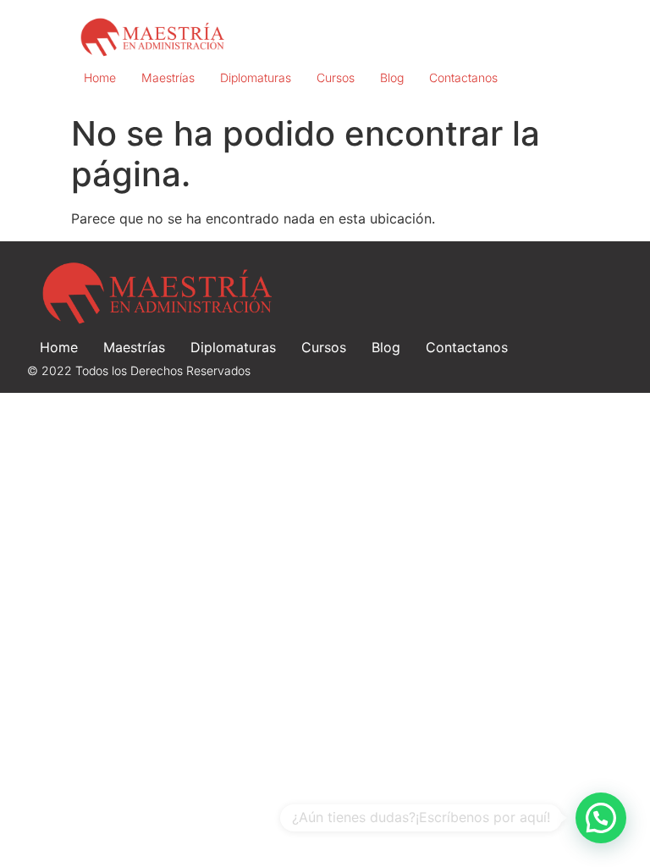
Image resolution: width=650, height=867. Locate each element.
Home (100, 77)
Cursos (336, 77)
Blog (392, 77)
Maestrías (168, 77)
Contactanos (463, 77)
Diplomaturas (255, 77)
